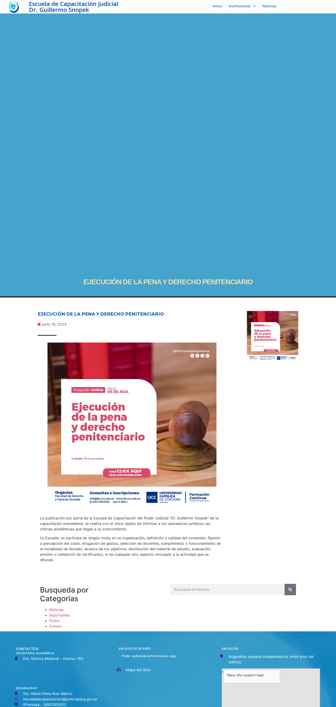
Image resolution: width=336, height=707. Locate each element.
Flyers (54, 620)
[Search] (290, 589)
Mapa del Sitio (138, 669)
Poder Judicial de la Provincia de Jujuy (149, 656)
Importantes (59, 615)
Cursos (55, 626)
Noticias (56, 609)
